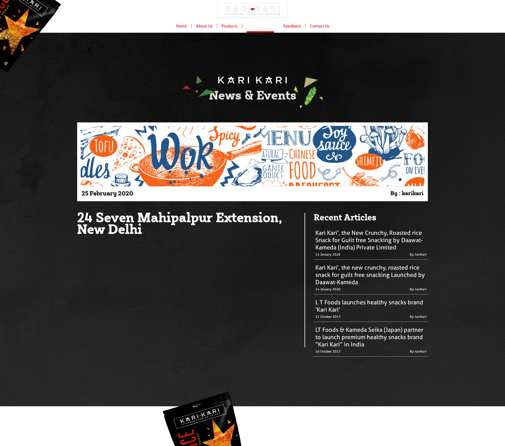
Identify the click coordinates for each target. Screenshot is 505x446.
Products (230, 26)
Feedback (292, 26)
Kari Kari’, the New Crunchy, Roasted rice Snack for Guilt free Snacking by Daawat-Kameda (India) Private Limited (369, 240)
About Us (204, 26)
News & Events (260, 26)
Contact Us (319, 26)
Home (181, 26)
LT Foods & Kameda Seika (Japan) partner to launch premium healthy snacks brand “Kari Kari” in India (369, 337)
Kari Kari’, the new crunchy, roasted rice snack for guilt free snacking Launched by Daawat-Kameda (370, 275)
